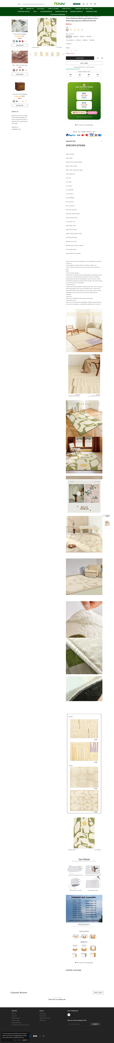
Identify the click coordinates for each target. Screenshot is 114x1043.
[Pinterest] (71, 530)
